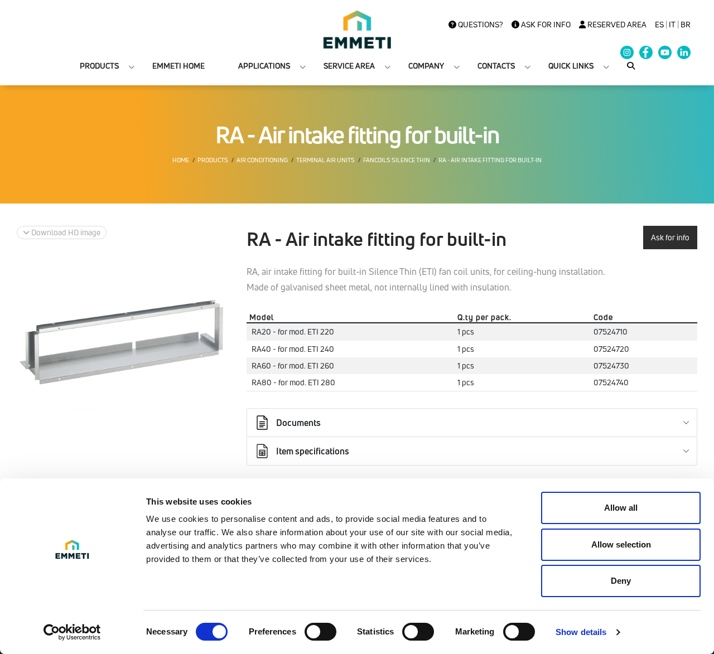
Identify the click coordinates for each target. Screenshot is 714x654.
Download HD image (65, 232)
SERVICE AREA (349, 65)
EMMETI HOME (178, 65)
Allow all (621, 507)
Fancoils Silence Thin (396, 160)
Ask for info (545, 25)
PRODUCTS (99, 65)
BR (686, 25)
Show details (581, 632)
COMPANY (426, 65)
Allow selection (621, 544)
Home (180, 160)
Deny (621, 580)
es (659, 25)
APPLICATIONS (264, 65)
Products (212, 160)
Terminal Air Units (325, 160)
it (672, 25)
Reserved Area (616, 25)
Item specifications (312, 451)
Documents (298, 422)
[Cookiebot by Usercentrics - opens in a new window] (72, 632)
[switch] (320, 632)
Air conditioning (262, 160)
